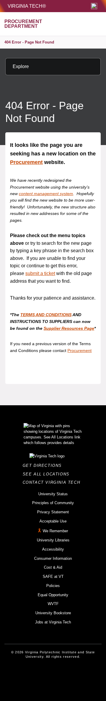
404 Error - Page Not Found (29, 42)
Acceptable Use (53, 521)
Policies (53, 585)
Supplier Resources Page (69, 328)
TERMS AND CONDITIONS (46, 314)
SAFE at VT (53, 576)
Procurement (26, 162)
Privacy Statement (53, 512)
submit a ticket (40, 273)
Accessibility (53, 549)
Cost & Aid (53, 567)
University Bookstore (53, 613)
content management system (46, 193)
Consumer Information (53, 558)
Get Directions (44, 465)
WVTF (53, 604)
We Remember (55, 531)
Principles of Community (53, 503)
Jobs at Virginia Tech (53, 622)
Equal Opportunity (53, 595)
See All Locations (48, 474)
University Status (53, 494)
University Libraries (53, 540)
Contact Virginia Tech (53, 482)
